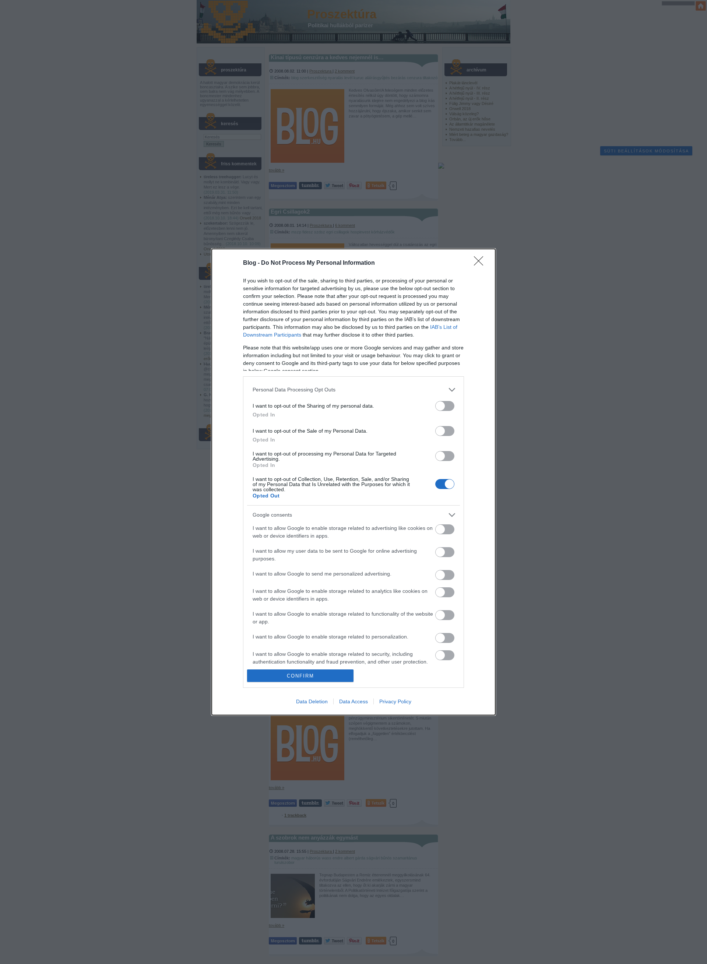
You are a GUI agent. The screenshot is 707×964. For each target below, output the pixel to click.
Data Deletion (312, 701)
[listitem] (353, 390)
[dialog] (353, 482)
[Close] (481, 263)
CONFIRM (300, 676)
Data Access (353, 701)
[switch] (444, 406)
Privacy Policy (395, 701)
